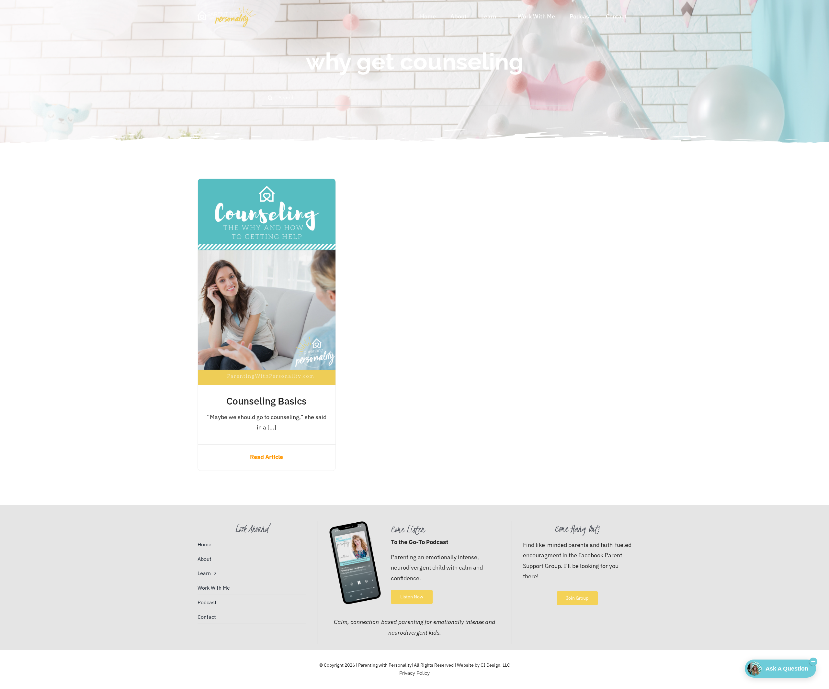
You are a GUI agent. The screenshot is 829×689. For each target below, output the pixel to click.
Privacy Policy (414, 673)
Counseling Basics (266, 401)
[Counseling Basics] (266, 183)
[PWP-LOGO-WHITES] (227, 9)
